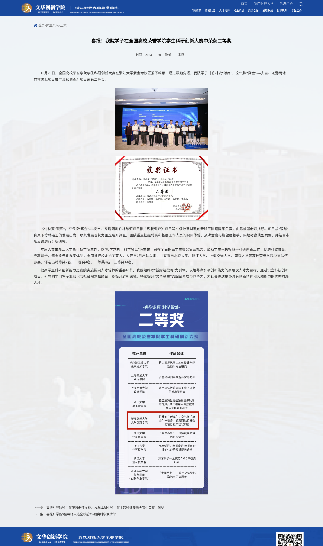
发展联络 (255, 13)
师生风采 (52, 31)
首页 (244, 5)
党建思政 (274, 13)
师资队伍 (177, 13)
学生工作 (294, 13)
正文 (63, 31)
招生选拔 (216, 13)
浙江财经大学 (264, 5)
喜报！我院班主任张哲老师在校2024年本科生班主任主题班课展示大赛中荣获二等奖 (105, 513)
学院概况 (157, 13)
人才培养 (196, 13)
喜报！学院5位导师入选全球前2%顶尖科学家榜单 (81, 520)
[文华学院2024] (71, 12)
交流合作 (235, 13)
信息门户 (286, 5)
